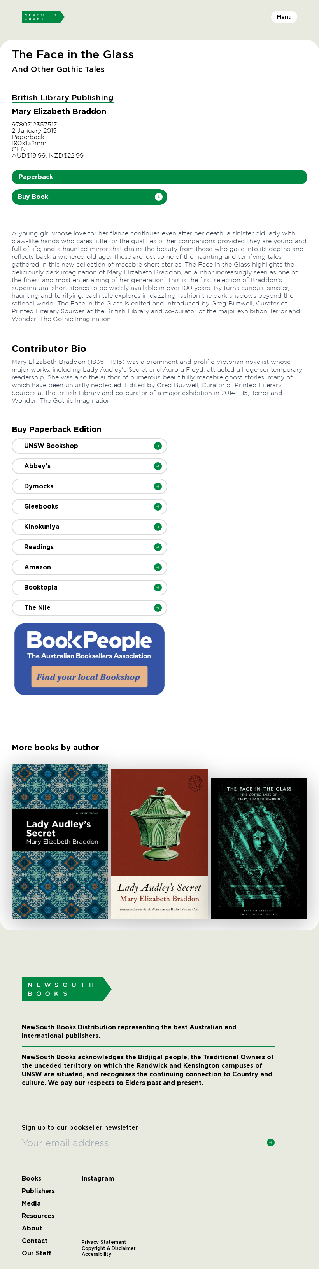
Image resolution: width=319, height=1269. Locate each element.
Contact (34, 1241)
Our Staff (36, 1253)
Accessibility (96, 1254)
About (32, 1228)
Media (31, 1204)
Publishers (38, 1191)
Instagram (98, 1179)
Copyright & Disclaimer (109, 1248)
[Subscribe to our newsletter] (271, 1142)
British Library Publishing (63, 98)
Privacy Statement (104, 1242)
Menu (284, 16)
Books (31, 1179)
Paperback (36, 177)
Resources (38, 1216)
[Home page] (43, 17)
